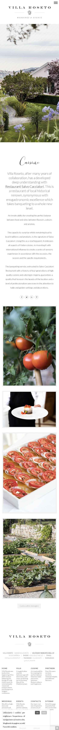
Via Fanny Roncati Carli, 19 (43, 653)
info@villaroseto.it (12, 658)
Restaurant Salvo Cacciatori (24, 186)
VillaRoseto (37, 658)
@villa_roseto (29, 660)
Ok (37, 712)
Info (44, 712)
